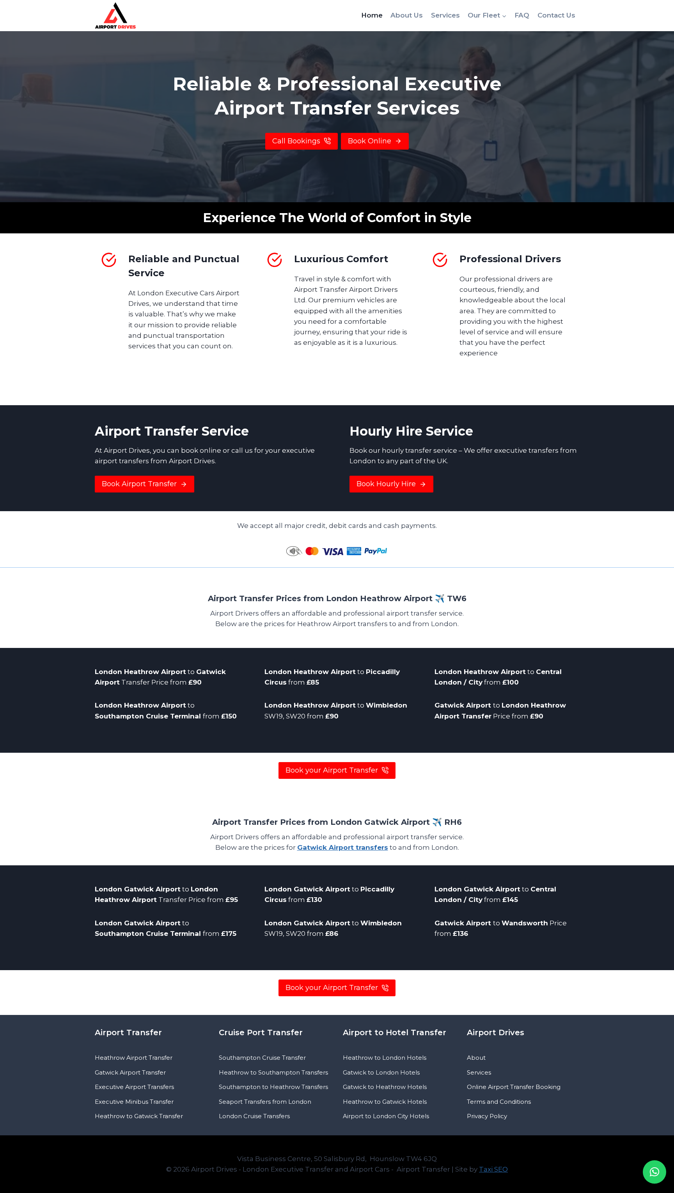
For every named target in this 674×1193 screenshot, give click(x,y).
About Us (406, 15)
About (476, 1057)
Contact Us (556, 15)
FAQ (521, 15)
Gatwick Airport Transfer (130, 1072)
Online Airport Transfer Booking (513, 1087)
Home (372, 15)
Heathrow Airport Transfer (133, 1057)
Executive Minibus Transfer (134, 1101)
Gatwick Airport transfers (342, 847)
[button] (654, 1172)
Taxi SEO (493, 1169)
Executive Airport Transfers (134, 1087)
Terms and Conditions (499, 1101)
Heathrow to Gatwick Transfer (139, 1116)
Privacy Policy (487, 1116)
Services (445, 15)
